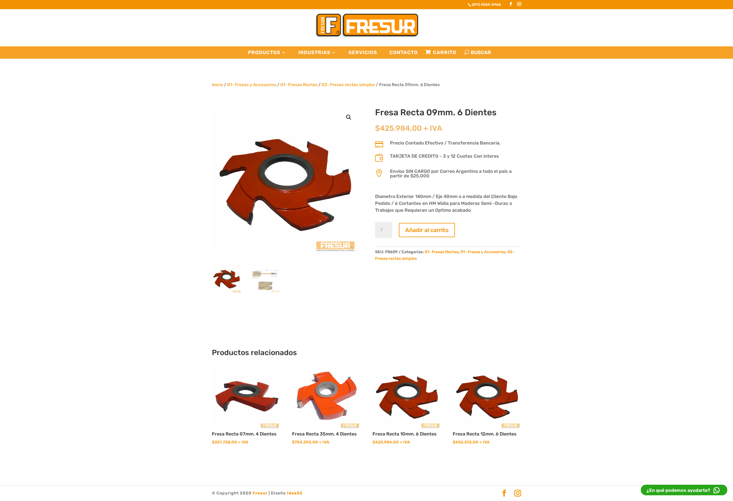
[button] (349, 117)
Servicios (362, 52)
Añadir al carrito (427, 230)
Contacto (403, 52)
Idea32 (294, 493)
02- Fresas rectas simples (348, 84)
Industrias (314, 52)
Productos (264, 52)
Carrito (444, 52)
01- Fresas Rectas (299, 84)
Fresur (260, 493)
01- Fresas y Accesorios (251, 84)
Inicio (217, 84)
